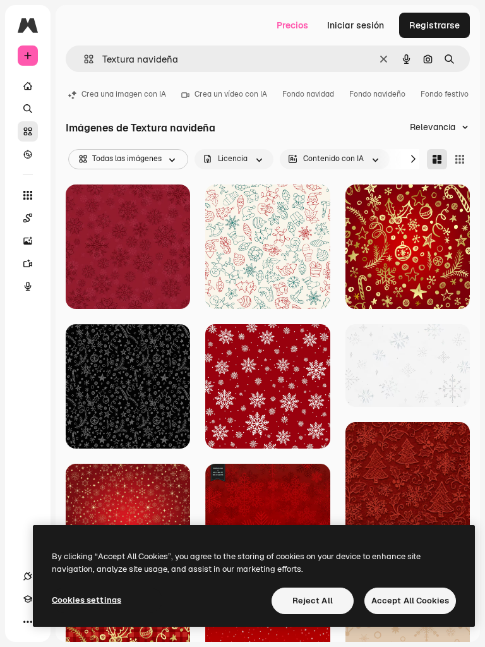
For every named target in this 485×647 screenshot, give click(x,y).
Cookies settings (86, 600)
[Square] (460, 159)
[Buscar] (28, 109)
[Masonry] (437, 159)
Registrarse (434, 25)
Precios (292, 25)
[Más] (28, 622)
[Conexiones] (28, 576)
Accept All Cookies (410, 600)
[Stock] (28, 131)
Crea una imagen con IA (123, 94)
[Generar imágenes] (28, 241)
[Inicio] (28, 86)
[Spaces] (28, 218)
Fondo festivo (445, 94)
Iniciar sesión (355, 25)
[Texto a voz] (28, 286)
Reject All (312, 600)
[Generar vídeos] (28, 263)
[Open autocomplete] (83, 59)
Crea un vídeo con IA (231, 94)
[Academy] (28, 599)
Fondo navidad (308, 94)
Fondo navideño (377, 94)
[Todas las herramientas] (28, 195)
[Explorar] (28, 154)
